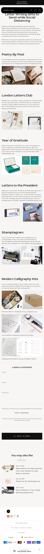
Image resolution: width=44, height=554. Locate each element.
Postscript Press (36, 63)
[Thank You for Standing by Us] (8, 481)
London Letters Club (17, 95)
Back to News (23, 436)
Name (4, 372)
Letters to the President (20, 185)
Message (5, 392)
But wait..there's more (21, 527)
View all (22, 460)
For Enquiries (21, 523)
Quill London (13, 104)
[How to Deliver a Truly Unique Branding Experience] (8, 490)
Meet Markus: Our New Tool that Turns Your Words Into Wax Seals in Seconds (29, 470)
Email (4, 382)
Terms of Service (21, 420)
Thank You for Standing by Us (28, 481)
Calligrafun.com (31, 311)
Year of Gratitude (15, 140)
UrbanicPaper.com (8, 153)
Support (21, 532)
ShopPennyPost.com (35, 200)
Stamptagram (12, 232)
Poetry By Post (13, 54)
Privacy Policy (37, 418)
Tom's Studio (29, 335)
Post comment (22, 413)
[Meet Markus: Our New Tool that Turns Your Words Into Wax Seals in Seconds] (8, 468)
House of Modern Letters (27, 359)
